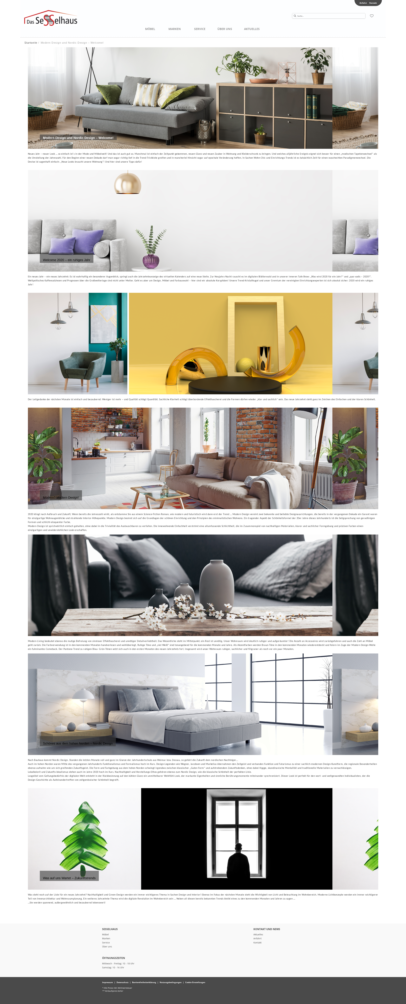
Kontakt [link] (373, 3)
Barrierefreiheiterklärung (144, 982)
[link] (150, 29)
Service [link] (106, 942)
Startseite (30, 42)
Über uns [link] (107, 946)
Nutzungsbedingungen (171, 982)
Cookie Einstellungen (195, 982)
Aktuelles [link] (258, 934)
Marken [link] (106, 938)
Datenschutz (122, 982)
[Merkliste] (371, 15)
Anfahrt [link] (363, 3)
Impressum (107, 982)
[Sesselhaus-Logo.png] (50, 18)
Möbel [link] (105, 934)
